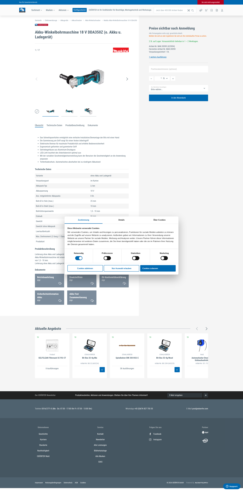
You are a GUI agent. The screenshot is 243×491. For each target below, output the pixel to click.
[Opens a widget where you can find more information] (231, 486)
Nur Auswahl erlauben (121, 268)
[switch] (107, 258)
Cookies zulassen (150, 268)
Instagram (157, 439)
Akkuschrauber (77, 20)
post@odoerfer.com (200, 408)
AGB (76, 483)
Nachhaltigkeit (43, 450)
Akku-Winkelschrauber (92, 20)
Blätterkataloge (100, 450)
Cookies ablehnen (85, 268)
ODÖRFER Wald (43, 456)
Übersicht (39, 125)
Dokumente (93, 125)
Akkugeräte (64, 20)
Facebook (157, 434)
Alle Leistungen (100, 445)
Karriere (43, 439)
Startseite (38, 20)
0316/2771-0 (47, 408)
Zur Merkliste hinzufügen (158, 87)
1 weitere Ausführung (157, 57)
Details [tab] (121, 220)
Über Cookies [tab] (159, 220)
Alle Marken (100, 456)
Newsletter (100, 439)
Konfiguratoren (80, 10)
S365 (100, 462)
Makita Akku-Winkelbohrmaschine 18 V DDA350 (120, 20)
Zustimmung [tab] (83, 220)
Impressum (39, 483)
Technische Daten (54, 125)
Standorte (43, 445)
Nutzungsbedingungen (53, 483)
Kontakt (100, 434)
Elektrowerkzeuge (51, 20)
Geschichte (43, 434)
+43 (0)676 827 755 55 (143, 408)
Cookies (83, 483)
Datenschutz (68, 483)
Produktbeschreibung (74, 125)
